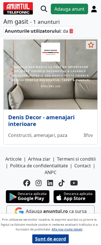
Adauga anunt (69, 9)
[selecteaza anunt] (91, 45)
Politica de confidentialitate (39, 166)
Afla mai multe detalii (67, 229)
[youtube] (74, 183)
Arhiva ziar (39, 159)
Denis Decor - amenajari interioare (41, 120)
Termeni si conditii (76, 159)
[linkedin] (50, 183)
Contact (82, 166)
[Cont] (93, 9)
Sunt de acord (50, 239)
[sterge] (71, 31)
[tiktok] (62, 183)
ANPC (50, 172)
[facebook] (26, 183)
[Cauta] (44, 9)
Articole (13, 159)
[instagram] (39, 183)
